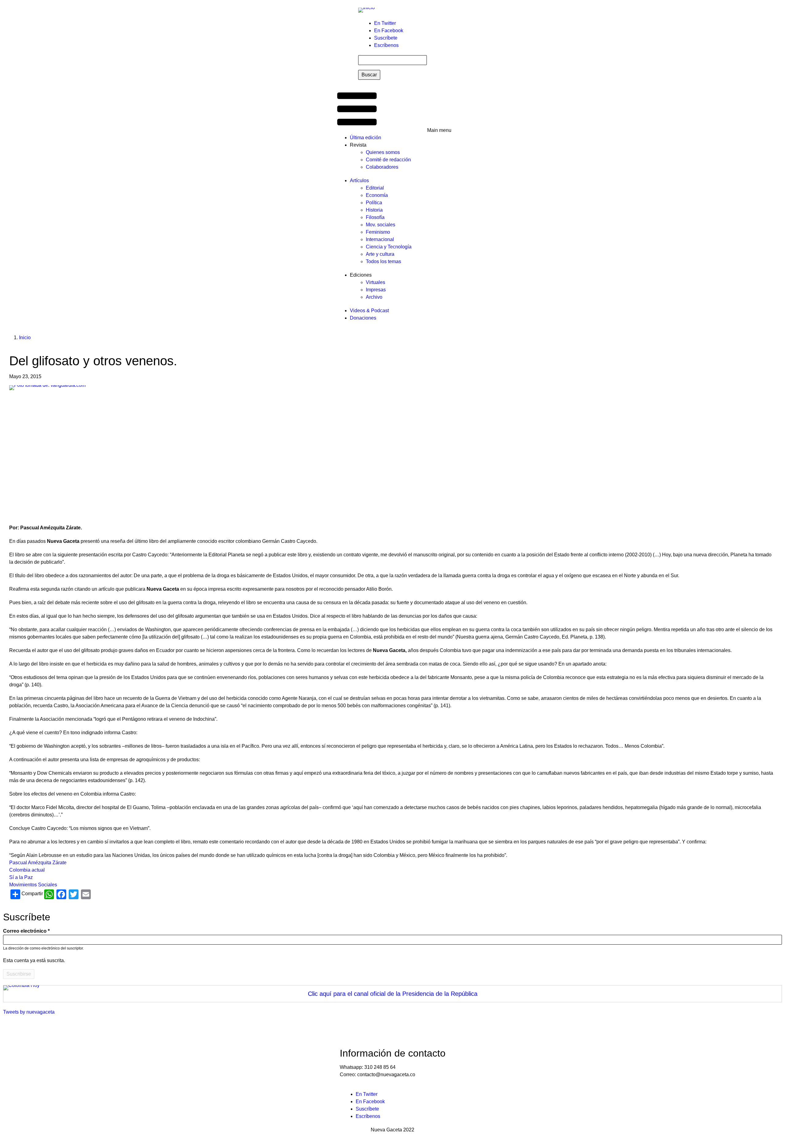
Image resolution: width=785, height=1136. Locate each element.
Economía (377, 195)
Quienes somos (383, 152)
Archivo (374, 297)
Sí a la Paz (21, 877)
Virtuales (375, 282)
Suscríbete (385, 37)
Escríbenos (386, 45)
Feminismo (378, 232)
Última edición (365, 137)
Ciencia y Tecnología (389, 246)
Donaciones (363, 317)
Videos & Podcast (369, 310)
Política (374, 202)
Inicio (25, 337)
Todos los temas (383, 261)
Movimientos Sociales (33, 884)
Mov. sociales (380, 224)
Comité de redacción (388, 159)
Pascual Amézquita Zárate (38, 862)
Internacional (380, 239)
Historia (374, 210)
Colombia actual (27, 870)
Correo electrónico (25, 931)
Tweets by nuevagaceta (29, 1012)
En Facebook (388, 30)
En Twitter (385, 23)
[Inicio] (366, 9)
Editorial (375, 187)
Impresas (376, 289)
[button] (392, 109)
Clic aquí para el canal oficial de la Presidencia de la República (392, 993)
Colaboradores (382, 167)
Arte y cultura (380, 254)
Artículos (359, 180)
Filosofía (375, 217)
